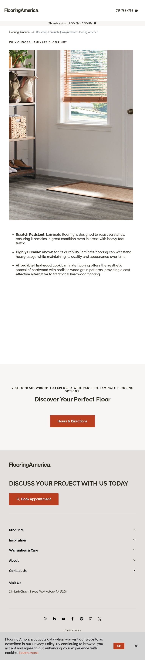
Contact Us (18, 571)
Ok (119, 646)
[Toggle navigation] (136, 10)
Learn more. (29, 653)
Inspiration (17, 540)
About (14, 560)
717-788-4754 (124, 10)
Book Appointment (36, 499)
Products (16, 530)
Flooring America (19, 32)
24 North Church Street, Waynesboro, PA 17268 (38, 591)
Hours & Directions (72, 421)
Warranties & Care (23, 550)
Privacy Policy (72, 630)
